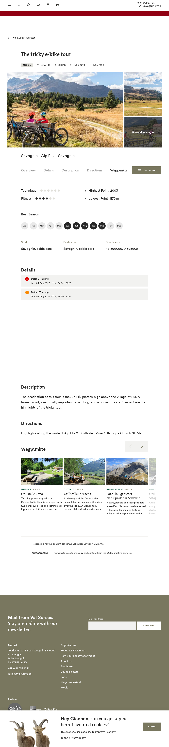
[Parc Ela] (43, 709)
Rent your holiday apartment (78, 655)
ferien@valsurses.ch (20, 673)
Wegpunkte (119, 170)
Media (64, 687)
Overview (28, 170)
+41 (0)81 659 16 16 (18, 668)
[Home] (149, 4)
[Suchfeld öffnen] (19, 4)
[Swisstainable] (15, 710)
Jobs (64, 677)
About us (66, 661)
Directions (94, 170)
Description (70, 170)
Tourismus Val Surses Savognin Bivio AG (82, 543)
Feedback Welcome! (73, 650)
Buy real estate (70, 671)
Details (49, 170)
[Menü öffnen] (9, 4)
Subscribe (148, 625)
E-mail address (95, 619)
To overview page (24, 38)
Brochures (67, 666)
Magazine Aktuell (71, 682)
